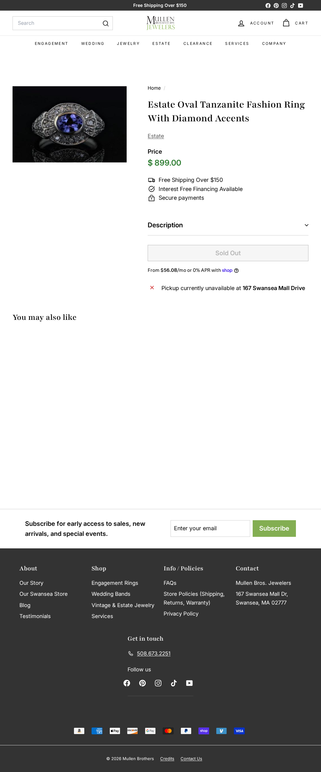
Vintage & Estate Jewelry (123, 605)
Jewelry (128, 43)
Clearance (198, 43)
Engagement (52, 43)
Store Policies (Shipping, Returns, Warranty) (194, 598)
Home (155, 88)
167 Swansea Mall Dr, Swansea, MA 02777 (262, 598)
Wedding (93, 43)
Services (237, 43)
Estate (161, 43)
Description (165, 225)
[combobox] (63, 23)
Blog (24, 605)
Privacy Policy (181, 614)
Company (274, 43)
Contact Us (191, 758)
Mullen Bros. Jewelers (263, 583)
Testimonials (35, 616)
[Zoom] (70, 124)
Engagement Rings (115, 583)
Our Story (31, 583)
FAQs (170, 583)
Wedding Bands (111, 594)
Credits (167, 758)
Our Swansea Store (43, 594)
